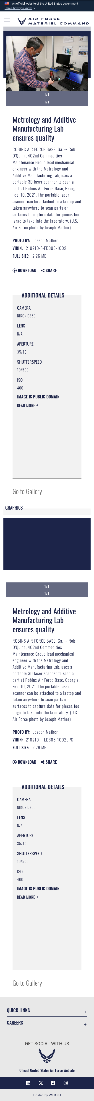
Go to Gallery (27, 491)
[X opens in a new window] (40, 1083)
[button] (21, 8)
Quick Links (18, 1010)
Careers (15, 1022)
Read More (26, 405)
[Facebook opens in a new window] (53, 1083)
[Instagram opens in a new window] (65, 1083)
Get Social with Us (47, 1043)
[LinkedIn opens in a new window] (28, 1083)
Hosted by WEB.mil (47, 1095)
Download (26, 270)
